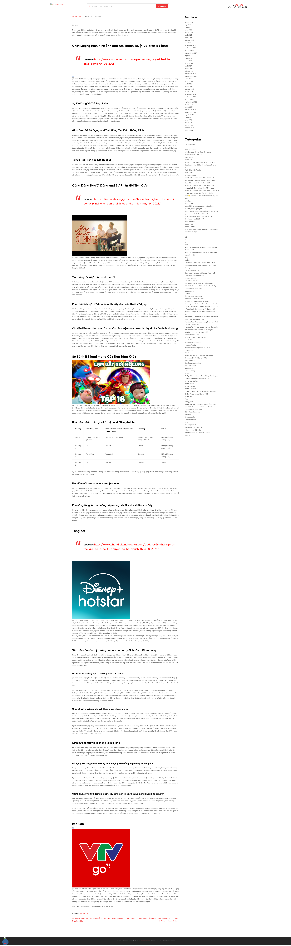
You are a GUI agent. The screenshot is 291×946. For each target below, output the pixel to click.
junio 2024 (188, 61)
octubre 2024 (189, 50)
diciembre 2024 (190, 45)
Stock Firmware (190, 420)
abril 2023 (188, 84)
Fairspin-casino (190, 278)
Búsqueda (162, 6)
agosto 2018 (189, 115)
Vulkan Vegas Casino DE (193, 427)
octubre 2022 (189, 99)
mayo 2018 (189, 122)
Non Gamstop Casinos (193, 363)
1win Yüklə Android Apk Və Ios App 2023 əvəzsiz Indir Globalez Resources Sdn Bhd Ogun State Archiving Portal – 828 (200, 180)
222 (186, 237)
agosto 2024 (189, 55)
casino (187, 260)
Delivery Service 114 (192, 270)
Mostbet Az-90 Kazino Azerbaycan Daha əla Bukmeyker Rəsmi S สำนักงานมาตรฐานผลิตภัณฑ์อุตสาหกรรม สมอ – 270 (201, 329)
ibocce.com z (189, 291)
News (187, 353)
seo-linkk (188, 414)
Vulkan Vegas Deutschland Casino (197, 432)
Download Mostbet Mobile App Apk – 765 (200, 273)
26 (185, 239)
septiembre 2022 (191, 102)
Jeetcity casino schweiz (193, 296)
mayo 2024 (189, 63)
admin (99, 17)
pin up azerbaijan (191, 381)
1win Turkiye (189, 173)
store (186, 422)
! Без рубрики (190, 144)
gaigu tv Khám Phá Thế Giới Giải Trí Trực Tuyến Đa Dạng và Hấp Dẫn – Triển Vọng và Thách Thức (153, 919)
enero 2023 (189, 92)
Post (186, 399)
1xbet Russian (190, 227)
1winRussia (188, 201)
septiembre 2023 (191, 76)
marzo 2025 (189, 38)
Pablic (187, 373)
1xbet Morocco (190, 221)
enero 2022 (189, 104)
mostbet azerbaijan (192, 335)
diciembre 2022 (190, 94)
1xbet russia (189, 224)
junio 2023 (188, 79)
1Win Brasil (189, 157)
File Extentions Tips (191, 281)
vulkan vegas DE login (193, 430)
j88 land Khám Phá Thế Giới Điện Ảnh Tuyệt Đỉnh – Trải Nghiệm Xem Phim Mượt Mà (98, 919)
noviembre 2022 (190, 97)
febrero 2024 (189, 71)
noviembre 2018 (190, 112)
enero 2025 (189, 43)
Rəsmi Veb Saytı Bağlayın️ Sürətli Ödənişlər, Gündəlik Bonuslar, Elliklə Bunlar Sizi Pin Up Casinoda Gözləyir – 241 (200, 406)
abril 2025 (188, 35)
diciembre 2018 (190, 110)
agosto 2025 (189, 25)
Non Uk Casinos (190, 366)
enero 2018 (189, 130)
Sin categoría (76, 17)
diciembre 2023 (190, 74)
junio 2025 (188, 30)
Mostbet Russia (190, 345)
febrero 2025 (189, 40)
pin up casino (190, 386)
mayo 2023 (189, 81)
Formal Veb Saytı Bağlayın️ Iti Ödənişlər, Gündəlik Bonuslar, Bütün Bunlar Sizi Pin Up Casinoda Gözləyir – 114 (200, 285)
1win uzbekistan (190, 175)
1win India (188, 160)
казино (187, 435)
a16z (186, 245)
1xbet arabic (189, 203)
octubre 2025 (189, 22)
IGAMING (188, 293)
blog (186, 257)
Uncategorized (190, 425)
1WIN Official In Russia (193, 170)
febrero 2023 (189, 89)
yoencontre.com (144, 941)
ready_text (189, 402)
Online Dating (190, 371)
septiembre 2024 (191, 53)
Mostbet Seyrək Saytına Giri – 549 (197, 347)
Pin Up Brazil (189, 384)
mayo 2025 (189, 32)
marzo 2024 (189, 68)
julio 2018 (188, 117)
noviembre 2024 (190, 48)
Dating (187, 268)
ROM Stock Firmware (192, 412)
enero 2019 (189, 107)
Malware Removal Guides (194, 299)
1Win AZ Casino (190, 149)
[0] (234, 6)
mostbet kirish (190, 340)
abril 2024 (188, 66)
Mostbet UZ (189, 350)
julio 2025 (188, 27)
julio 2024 (188, 58)
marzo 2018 (189, 125)
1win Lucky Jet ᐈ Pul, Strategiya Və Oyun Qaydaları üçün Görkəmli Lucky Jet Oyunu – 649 (201, 164)
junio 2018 (188, 120)
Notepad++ (189, 368)
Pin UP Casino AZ (191, 389)
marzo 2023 (189, 86)
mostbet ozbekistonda (193, 342)
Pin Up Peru (189, 396)
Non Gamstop (190, 360)
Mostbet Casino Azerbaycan (195, 337)
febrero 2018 (189, 128)
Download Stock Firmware (194, 275)
